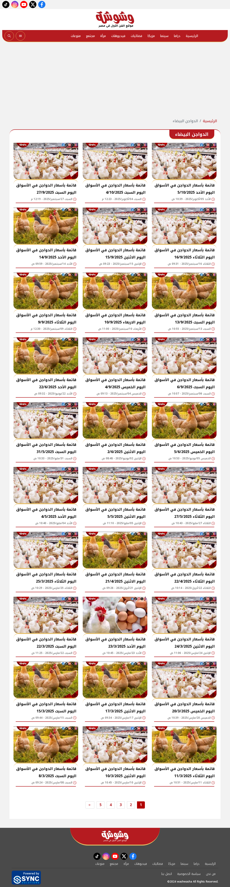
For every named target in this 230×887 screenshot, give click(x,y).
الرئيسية (192, 36)
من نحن (211, 874)
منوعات (76, 36)
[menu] (20, 36)
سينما (164, 36)
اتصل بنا (166, 874)
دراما (177, 36)
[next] (89, 805)
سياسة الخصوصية (189, 874)
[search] (9, 36)
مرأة (103, 36)
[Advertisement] (115, 80)
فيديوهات (118, 36)
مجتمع (90, 36)
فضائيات (136, 36)
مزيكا (151, 36)
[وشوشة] (115, 19)
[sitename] (115, 836)
